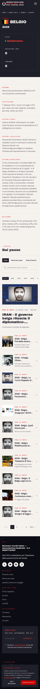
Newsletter (6, 616)
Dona (4, 599)
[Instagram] (22, 564)
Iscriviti (5, 595)
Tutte (6, 260)
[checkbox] (6, 645)
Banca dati (13, 12)
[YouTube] (10, 564)
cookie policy (8, 677)
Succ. (33, 527)
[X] (4, 564)
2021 (25, 278)
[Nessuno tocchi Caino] (13, 3)
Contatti (5, 620)
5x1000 (5, 603)
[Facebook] (16, 564)
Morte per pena (16, 260)
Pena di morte (31, 260)
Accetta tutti (28, 682)
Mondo (23, 12)
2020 (32, 278)
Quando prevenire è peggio (12, 582)
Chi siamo (6, 612)
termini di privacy (20, 645)
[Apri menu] (35, 3)
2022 (19, 278)
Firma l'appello (8, 591)
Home (4, 12)
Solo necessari (12, 682)
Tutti (5, 278)
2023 (12, 278)
